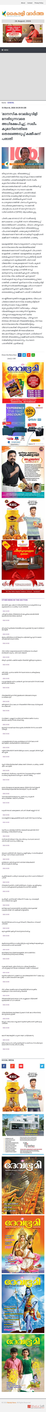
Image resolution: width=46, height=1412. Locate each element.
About (23, 3)
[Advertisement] (17, 77)
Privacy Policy (39, 3)
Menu (6, 50)
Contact (29, 3)
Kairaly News (11, 1402)
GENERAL (10, 103)
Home (4, 103)
